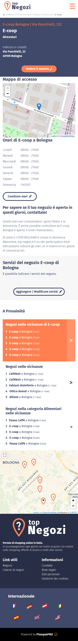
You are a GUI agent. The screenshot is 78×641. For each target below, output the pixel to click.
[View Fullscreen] (5, 455)
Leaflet (54, 135)
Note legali (49, 570)
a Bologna (21, 331)
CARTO (73, 512)
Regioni (7, 565)
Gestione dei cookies (55, 578)
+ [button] (8, 88)
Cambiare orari (18, 196)
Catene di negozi (13, 570)
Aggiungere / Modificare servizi (37, 291)
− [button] (8, 93)
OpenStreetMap (67, 135)
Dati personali (51, 574)
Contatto (47, 565)
